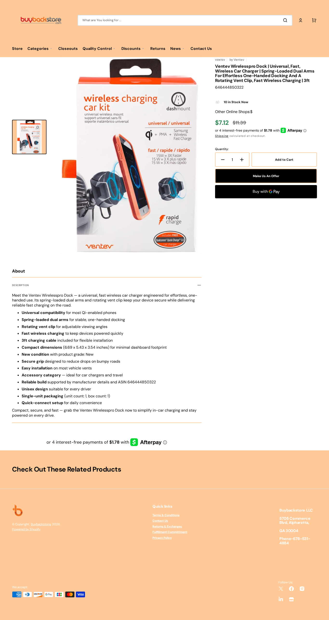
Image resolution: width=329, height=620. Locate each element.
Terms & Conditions (165, 515)
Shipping (222, 136)
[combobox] (185, 20)
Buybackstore (41, 524)
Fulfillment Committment (169, 532)
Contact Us (160, 521)
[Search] (286, 20)
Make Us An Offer (266, 176)
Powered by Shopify (26, 529)
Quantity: (222, 149)
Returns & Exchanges (167, 526)
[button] (300, 20)
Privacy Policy (162, 538)
